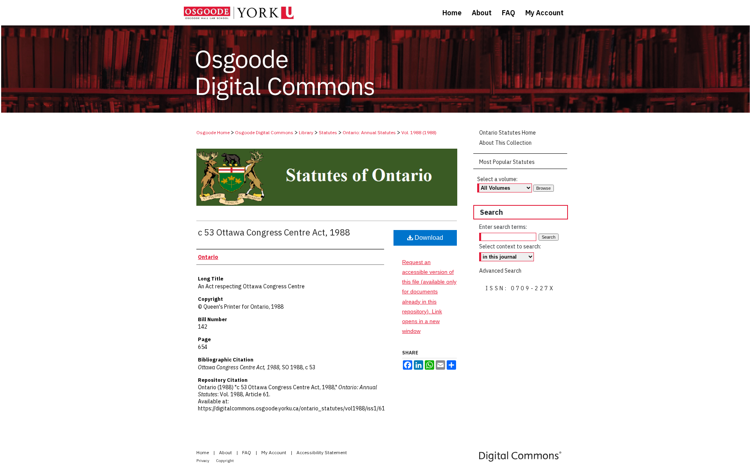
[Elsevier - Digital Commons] (520, 456)
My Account (274, 452)
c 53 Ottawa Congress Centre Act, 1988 (274, 232)
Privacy (203, 460)
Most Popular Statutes (507, 161)
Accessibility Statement (321, 452)
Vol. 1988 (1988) (419, 132)
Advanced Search (500, 270)
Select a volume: (497, 179)
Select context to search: (510, 246)
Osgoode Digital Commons (264, 132)
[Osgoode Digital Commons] (375, 69)
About (226, 452)
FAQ (247, 452)
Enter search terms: (503, 226)
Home (203, 452)
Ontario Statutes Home (507, 132)
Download (428, 237)
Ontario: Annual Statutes (369, 132)
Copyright (225, 460)
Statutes (328, 132)
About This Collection (505, 142)
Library (306, 132)
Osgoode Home (213, 132)
